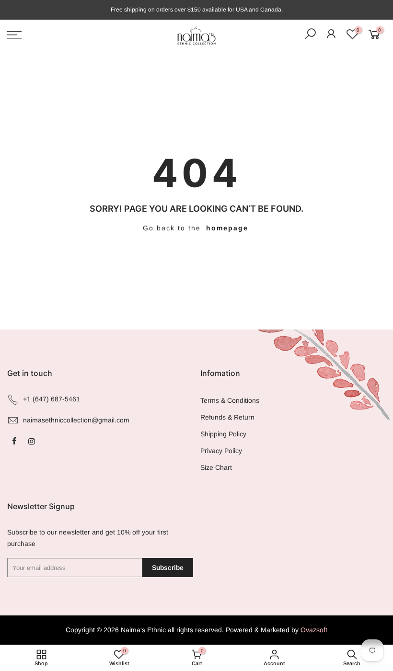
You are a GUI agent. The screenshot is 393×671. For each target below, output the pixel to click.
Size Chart (216, 467)
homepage (227, 228)
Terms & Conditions (229, 400)
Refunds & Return (227, 417)
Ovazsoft (314, 630)
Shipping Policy (223, 434)
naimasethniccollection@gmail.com (76, 420)
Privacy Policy (221, 451)
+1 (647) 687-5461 (51, 399)
